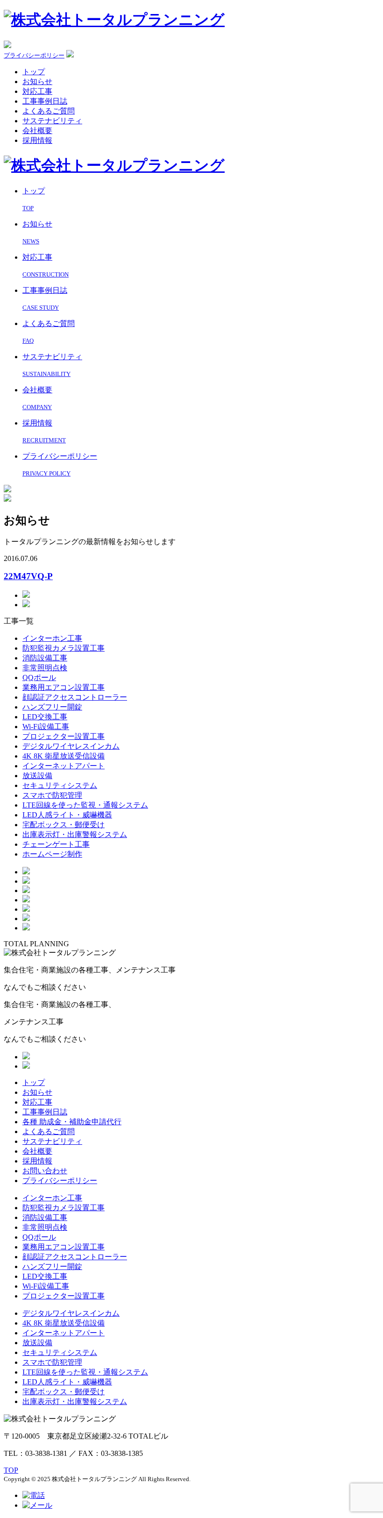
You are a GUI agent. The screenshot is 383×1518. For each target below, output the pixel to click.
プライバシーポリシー (34, 55)
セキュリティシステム (59, 785)
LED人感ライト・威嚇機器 (67, 815)
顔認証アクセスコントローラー (74, 697)
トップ (33, 72)
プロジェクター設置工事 (63, 736)
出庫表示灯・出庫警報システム (74, 834)
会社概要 (37, 131)
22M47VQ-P (28, 576)
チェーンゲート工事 (56, 844)
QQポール (39, 677)
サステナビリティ (52, 121)
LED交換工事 (44, 717)
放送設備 (37, 776)
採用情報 (37, 140)
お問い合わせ (44, 1171)
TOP (11, 1470)
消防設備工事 (44, 658)
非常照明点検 (44, 668)
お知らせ (37, 81)
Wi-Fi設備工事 (45, 727)
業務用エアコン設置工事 (63, 687)
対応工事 (37, 91)
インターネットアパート (63, 766)
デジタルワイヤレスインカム (71, 746)
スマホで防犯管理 (52, 795)
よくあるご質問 (48, 111)
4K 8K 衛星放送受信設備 (63, 756)
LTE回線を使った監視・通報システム (85, 805)
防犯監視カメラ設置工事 (63, 648)
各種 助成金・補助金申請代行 (71, 1122)
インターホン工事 (52, 638)
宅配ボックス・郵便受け (63, 825)
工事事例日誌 (44, 101)
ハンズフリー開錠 (52, 707)
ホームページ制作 (52, 854)
